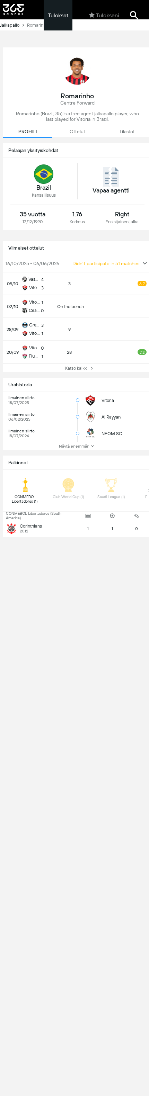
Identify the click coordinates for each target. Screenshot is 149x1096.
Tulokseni (107, 15)
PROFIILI (27, 131)
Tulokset (58, 15)
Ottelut (77, 131)
